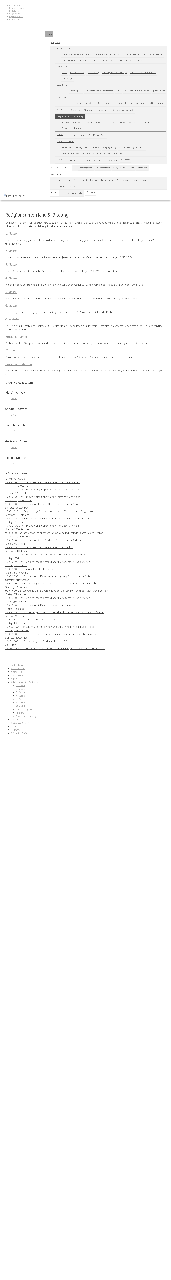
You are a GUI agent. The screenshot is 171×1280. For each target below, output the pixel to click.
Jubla (118, 90)
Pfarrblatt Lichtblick (74, 192)
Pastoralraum (15, 5)
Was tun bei (56, 174)
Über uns (65, 167)
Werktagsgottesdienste (96, 54)
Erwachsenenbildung (71, 128)
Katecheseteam (103, 167)
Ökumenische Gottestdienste (130, 60)
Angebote (55, 42)
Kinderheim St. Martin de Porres (107, 153)
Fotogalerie (142, 167)
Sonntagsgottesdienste (72, 54)
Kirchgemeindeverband (123, 167)
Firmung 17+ (76, 90)
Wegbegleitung (109, 147)
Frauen (60, 134)
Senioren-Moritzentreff (122, 110)
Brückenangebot (16, 337)
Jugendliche (62, 84)
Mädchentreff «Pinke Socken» (137, 90)
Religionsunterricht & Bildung (70, 116)
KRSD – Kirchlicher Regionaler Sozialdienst (81, 147)
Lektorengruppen (157, 103)
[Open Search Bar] (46, 28)
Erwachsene (62, 97)
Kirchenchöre (76, 160)
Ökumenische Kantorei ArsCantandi (102, 160)
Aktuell (54, 192)
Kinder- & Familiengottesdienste (124, 54)
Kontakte (90, 192)
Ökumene (125, 159)
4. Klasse (100, 122)
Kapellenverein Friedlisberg (110, 103)
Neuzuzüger (122, 180)
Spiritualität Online (19, 733)
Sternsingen (67, 78)
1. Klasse (66, 122)
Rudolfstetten (15, 11)
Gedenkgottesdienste (152, 54)
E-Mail (14, 398)
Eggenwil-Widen (16, 16)
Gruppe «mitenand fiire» (84, 103)
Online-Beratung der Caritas (132, 147)
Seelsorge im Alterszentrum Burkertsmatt (90, 110)
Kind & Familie (63, 66)
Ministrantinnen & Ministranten (99, 90)
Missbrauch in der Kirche (68, 186)
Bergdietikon (14, 13)
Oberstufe (134, 122)
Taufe (64, 72)
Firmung (145, 122)
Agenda (54, 167)
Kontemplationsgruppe (135, 103)
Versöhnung (93, 72)
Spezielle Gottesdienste (103, 60)
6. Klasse (122, 122)
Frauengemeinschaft (80, 135)
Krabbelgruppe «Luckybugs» (114, 72)
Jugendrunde (159, 90)
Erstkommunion (77, 72)
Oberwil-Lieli (14, 19)
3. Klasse (88, 122)
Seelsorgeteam (86, 167)
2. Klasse (77, 122)
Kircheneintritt (107, 180)
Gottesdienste (63, 48)
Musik (59, 159)
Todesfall (94, 180)
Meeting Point (99, 135)
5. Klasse (111, 122)
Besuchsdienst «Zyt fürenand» (76, 153)
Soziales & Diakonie (65, 141)
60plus (60, 109)
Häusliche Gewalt (139, 180)
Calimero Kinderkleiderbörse (143, 72)
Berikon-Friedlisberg (17, 8)
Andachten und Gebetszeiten (75, 60)
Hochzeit (83, 180)
